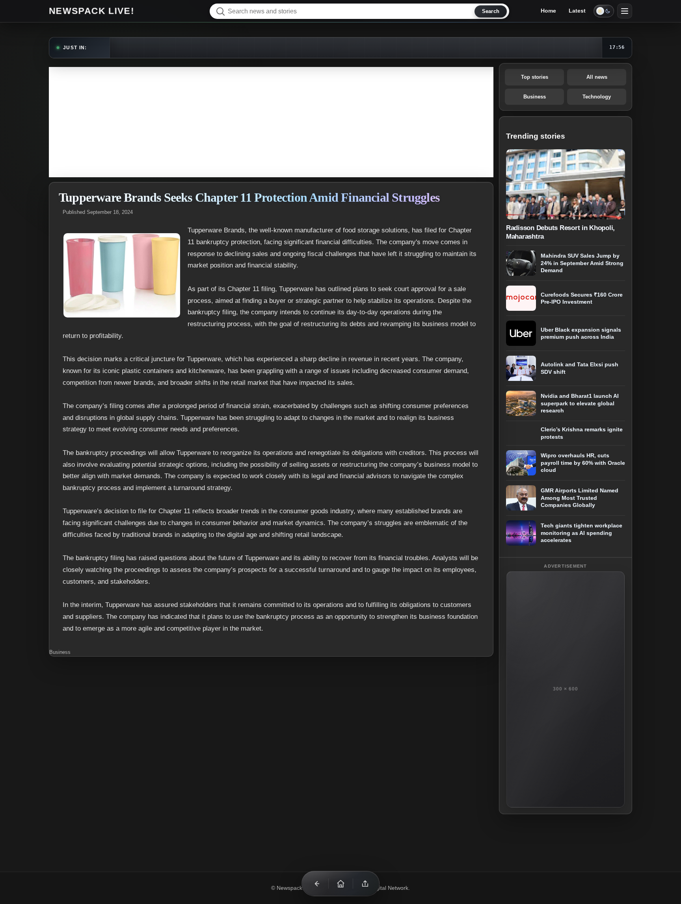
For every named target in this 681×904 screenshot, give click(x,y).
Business (60, 652)
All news (596, 77)
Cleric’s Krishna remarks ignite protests (582, 433)
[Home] (340, 883)
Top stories (534, 77)
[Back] (316, 883)
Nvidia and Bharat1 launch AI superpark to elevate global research (580, 403)
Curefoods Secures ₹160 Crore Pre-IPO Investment (582, 298)
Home (548, 10)
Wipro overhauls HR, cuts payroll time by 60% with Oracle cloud (583, 462)
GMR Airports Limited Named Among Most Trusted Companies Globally (579, 497)
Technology (596, 97)
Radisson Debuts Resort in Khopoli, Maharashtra (560, 232)
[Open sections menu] (624, 11)
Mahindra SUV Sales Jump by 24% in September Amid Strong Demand (582, 262)
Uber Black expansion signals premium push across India (581, 333)
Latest (577, 10)
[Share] (365, 883)
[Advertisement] (271, 122)
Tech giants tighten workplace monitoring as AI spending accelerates (581, 532)
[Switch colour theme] (604, 11)
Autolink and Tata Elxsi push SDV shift (579, 368)
